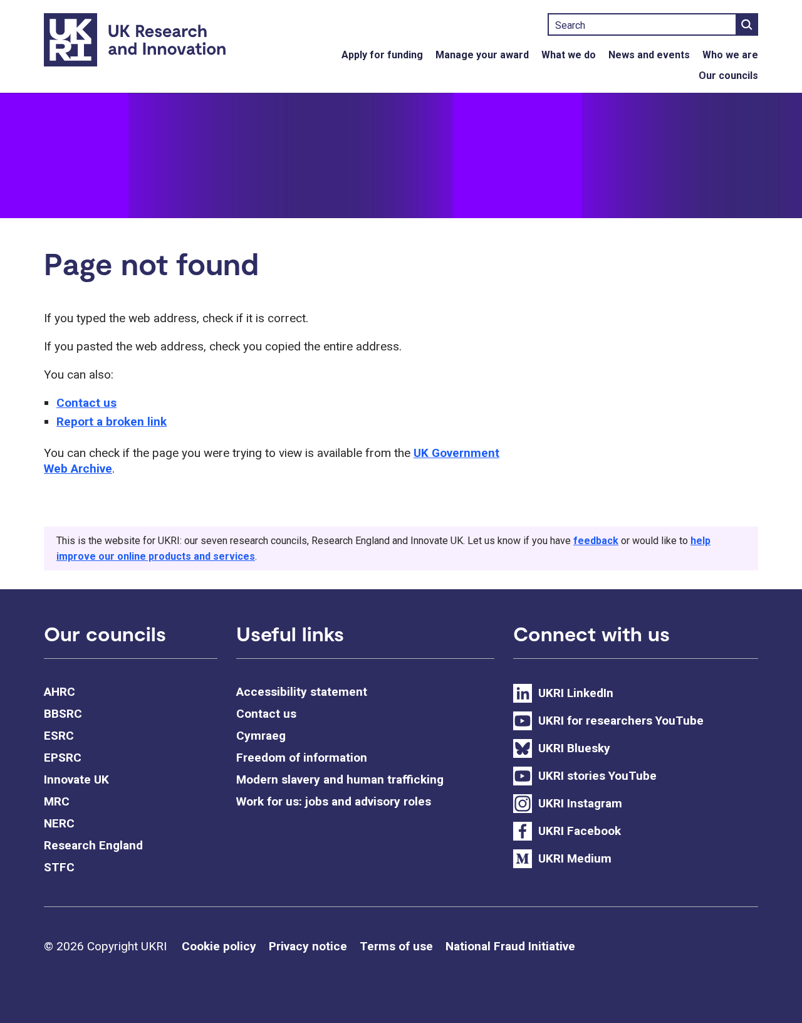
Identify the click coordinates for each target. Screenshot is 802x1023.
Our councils (728, 75)
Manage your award (482, 55)
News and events (649, 55)
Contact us (86, 403)
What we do (568, 55)
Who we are (730, 55)
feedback (595, 541)
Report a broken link (111, 421)
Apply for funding (382, 55)
